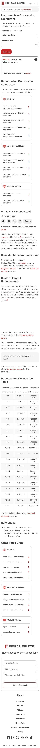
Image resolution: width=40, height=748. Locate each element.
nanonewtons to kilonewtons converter (14, 128)
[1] (7, 300)
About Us (20, 701)
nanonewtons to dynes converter (12, 194)
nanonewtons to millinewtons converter (14, 114)
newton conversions (11, 567)
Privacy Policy (20, 723)
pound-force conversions (13, 605)
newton (4, 237)
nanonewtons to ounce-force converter (14, 175)
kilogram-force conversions (14, 600)
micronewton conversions (13, 557)
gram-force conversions (12, 594)
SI (20, 237)
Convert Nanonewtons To (12, 31)
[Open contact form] (35, 59)
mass (13, 268)
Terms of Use (20, 719)
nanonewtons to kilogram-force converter (13, 161)
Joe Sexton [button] (11, 216)
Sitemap (20, 732)
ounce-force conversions (13, 610)
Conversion (10, 9)
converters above (14, 369)
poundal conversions (11, 632)
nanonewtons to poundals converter (13, 201)
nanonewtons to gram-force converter (14, 154)
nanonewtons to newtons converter (13, 121)
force (3, 230)
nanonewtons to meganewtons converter (12, 135)
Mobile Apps (20, 714)
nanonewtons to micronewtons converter (12, 107)
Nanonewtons (7, 40)
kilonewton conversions (12, 572)
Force (18, 9)
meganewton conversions (13, 577)
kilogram (5, 268)
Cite (29, 221)
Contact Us (20, 706)
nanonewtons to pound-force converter (14, 168)
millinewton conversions (12, 562)
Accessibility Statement (20, 727)
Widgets (20, 710)
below (28, 73)
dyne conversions (10, 627)
